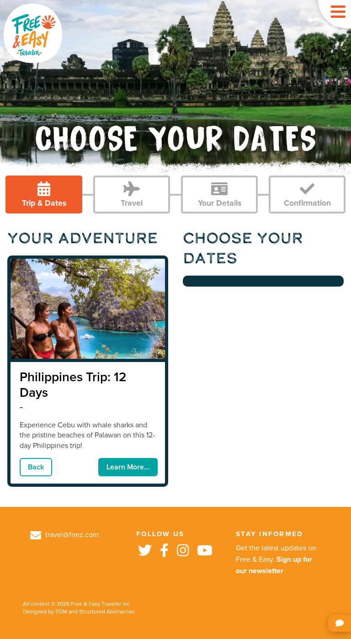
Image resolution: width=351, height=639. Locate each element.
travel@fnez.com (71, 534)
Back (36, 467)
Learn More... (127, 467)
